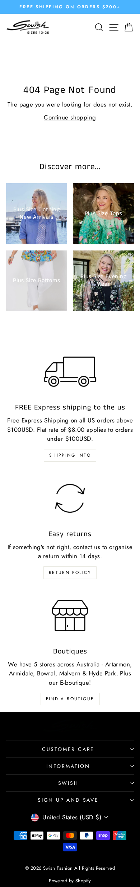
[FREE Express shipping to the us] (70, 372)
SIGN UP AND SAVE (68, 800)
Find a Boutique (70, 699)
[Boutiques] (70, 615)
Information (68, 766)
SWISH (68, 783)
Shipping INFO (70, 455)
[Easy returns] (70, 498)
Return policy (70, 572)
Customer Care (68, 749)
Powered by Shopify (70, 880)
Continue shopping (70, 117)
